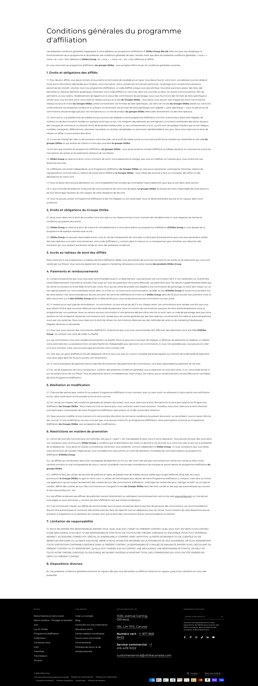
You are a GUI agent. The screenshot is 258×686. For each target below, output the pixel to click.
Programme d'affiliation (46, 633)
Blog (77, 620)
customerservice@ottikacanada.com (144, 655)
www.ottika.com (61, 490)
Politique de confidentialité (106, 677)
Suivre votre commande (88, 638)
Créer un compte (84, 616)
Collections (40, 638)
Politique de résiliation (96, 681)
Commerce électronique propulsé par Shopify (51, 677)
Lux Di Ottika (41, 629)
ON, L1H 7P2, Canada (132, 626)
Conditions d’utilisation (45, 681)
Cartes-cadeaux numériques (89, 633)
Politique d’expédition (64, 681)
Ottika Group (45, 673)
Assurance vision (84, 629)
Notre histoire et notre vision (49, 616)
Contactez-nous (42, 642)
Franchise (39, 651)
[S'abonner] (222, 616)
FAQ (36, 647)
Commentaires (83, 642)
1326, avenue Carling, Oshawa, (132, 617)
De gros (38, 660)
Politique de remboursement (82, 677)
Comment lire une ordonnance (91, 625)
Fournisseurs (40, 656)
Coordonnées (81, 681)
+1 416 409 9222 (134, 646)
